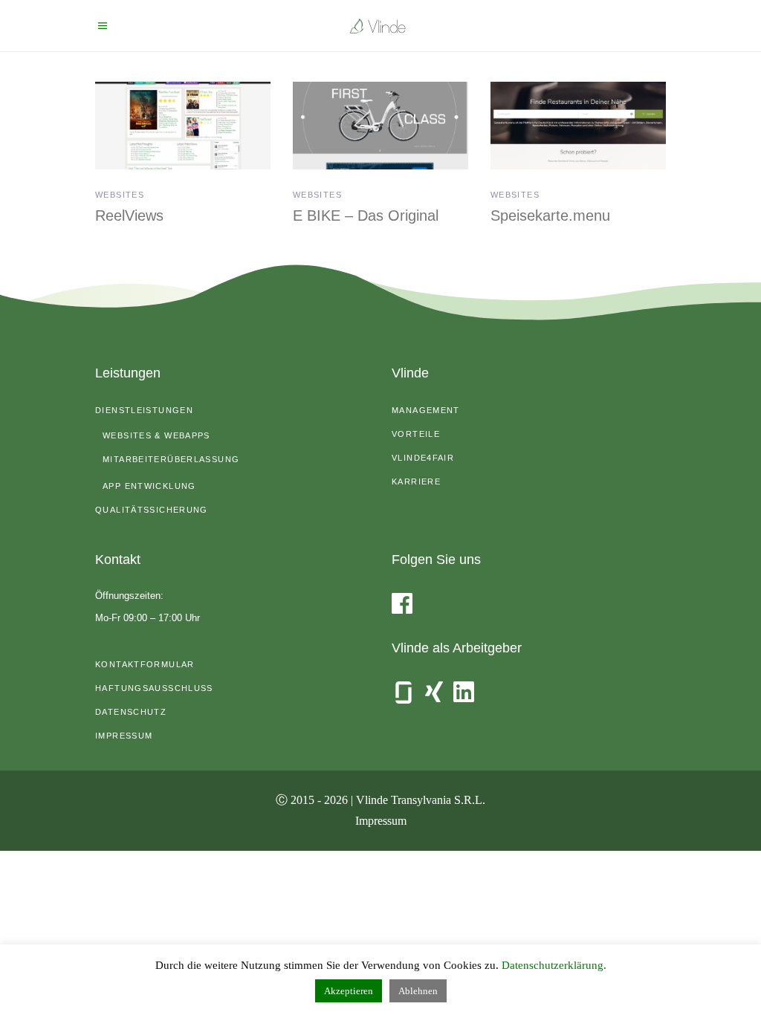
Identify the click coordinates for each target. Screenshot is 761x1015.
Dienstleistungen (144, 410)
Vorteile (416, 433)
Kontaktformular (145, 664)
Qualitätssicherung (151, 509)
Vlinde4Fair (423, 457)
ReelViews (129, 215)
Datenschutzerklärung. (554, 965)
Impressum (123, 735)
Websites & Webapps (156, 435)
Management (426, 410)
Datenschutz (130, 711)
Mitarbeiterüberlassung (171, 459)
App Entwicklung (149, 485)
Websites (119, 194)
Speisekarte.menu (550, 215)
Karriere (416, 481)
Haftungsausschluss (154, 688)
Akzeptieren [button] (348, 990)
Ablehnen (418, 990)
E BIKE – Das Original (365, 215)
